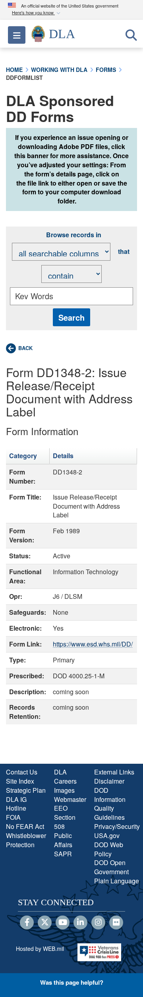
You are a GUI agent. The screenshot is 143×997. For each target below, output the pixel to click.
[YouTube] (63, 923)
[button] (37, 13)
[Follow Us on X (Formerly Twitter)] (45, 923)
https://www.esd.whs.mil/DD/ (93, 644)
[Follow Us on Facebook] (27, 923)
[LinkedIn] (80, 923)
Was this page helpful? (71, 982)
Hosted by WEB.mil (40, 948)
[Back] (19, 348)
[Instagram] (98, 923)
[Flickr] (116, 923)
